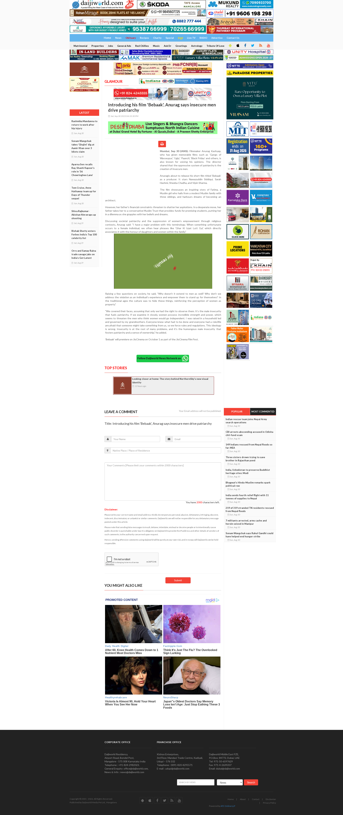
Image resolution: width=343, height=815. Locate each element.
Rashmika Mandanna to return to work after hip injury (84, 125)
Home (231, 799)
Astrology (196, 45)
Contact (255, 799)
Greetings (181, 45)
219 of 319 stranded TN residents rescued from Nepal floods (250, 509)
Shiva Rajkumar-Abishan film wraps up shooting (83, 215)
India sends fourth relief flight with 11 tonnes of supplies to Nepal (247, 497)
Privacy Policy (269, 802)
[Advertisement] (132, 172)
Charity (157, 37)
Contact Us (233, 37)
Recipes (144, 37)
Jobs (110, 45)
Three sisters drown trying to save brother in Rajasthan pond (245, 459)
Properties (97, 45)
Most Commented (263, 411)
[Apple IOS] (237, 45)
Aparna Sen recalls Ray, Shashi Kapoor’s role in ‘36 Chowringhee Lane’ (83, 169)
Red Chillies (142, 45)
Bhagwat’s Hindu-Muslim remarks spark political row (248, 484)
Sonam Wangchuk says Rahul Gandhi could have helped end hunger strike (249, 535)
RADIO (203, 37)
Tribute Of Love (215, 45)
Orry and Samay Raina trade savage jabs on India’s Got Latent (83, 254)
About (243, 799)
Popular (236, 411)
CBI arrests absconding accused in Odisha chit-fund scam (249, 433)
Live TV (191, 37)
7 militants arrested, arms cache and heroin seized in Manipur (246, 522)
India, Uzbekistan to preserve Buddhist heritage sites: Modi (248, 471)
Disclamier (271, 799)
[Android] (230, 45)
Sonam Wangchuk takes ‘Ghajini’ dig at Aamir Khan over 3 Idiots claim (82, 146)
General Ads (124, 45)
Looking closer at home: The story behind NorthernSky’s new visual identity (170, 380)
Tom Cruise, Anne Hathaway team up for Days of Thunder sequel (83, 193)
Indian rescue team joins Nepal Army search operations (246, 421)
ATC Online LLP (228, 806)
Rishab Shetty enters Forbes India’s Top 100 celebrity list (84, 234)
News (118, 37)
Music (156, 45)
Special (170, 37)
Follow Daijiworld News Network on (159, 358)
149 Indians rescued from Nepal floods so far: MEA (249, 446)
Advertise (217, 37)
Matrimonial (80, 45)
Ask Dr (167, 45)
